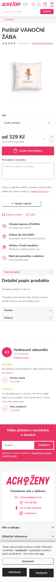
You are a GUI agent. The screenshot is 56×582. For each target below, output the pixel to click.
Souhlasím (41, 573)
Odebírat (43, 445)
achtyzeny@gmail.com (30, 497)
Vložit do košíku (30, 151)
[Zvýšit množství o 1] (51, 137)
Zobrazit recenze (21, 357)
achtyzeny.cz (30, 513)
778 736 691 (30, 502)
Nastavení (28, 561)
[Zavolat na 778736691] (33, 4)
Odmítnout (14, 572)
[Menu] (52, 4)
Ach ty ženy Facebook (30, 507)
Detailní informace (39, 191)
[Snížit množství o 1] (51, 141)
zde (42, 554)
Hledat (47, 11)
